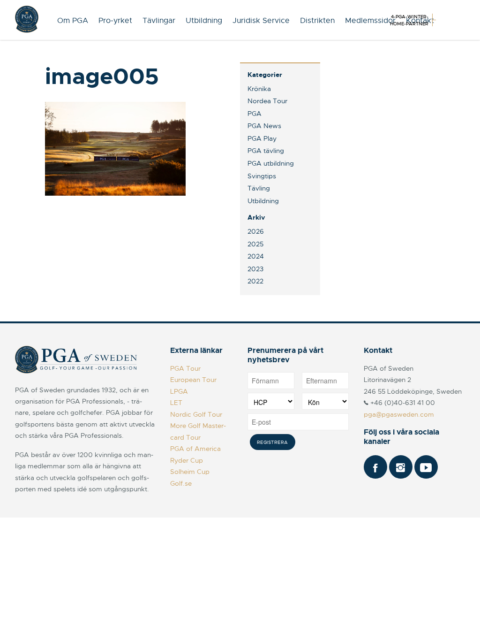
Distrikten (317, 20)
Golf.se (181, 483)
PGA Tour (185, 368)
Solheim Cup (190, 471)
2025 (255, 244)
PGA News (264, 126)
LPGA (179, 391)
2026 (256, 231)
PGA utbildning (271, 163)
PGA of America (195, 448)
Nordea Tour (267, 101)
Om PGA (72, 20)
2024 (256, 256)
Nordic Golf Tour (196, 414)
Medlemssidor (370, 20)
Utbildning (204, 20)
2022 (255, 281)
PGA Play (262, 138)
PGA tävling (266, 150)
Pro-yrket (115, 20)
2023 (255, 269)
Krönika (259, 88)
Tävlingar (158, 20)
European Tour (193, 379)
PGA (255, 113)
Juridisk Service (261, 20)
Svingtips (262, 176)
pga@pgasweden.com (399, 414)
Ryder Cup (186, 460)
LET (176, 402)
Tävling (259, 188)
